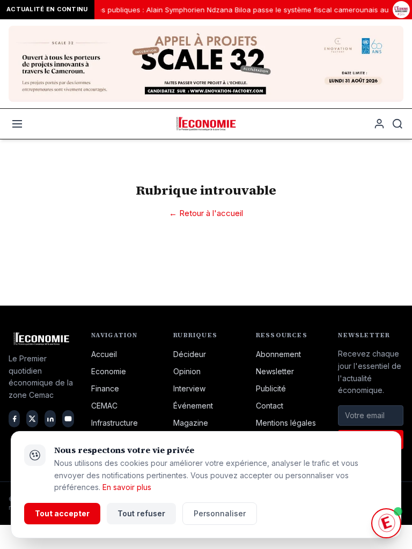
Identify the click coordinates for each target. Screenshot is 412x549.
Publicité (271, 388)
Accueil (104, 354)
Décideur (189, 354)
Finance (105, 388)
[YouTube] (67, 418)
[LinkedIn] (50, 418)
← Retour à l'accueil (206, 213)
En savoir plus (126, 487)
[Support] (386, 523)
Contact (269, 405)
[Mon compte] (379, 124)
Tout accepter (62, 513)
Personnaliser (220, 513)
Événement (193, 405)
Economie (108, 371)
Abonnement (278, 354)
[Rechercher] (397, 124)
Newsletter (275, 371)
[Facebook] (14, 418)
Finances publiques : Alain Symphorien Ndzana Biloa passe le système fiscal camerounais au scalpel (241, 9)
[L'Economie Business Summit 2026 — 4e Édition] (401, 10)
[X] (32, 418)
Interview (189, 388)
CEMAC (104, 405)
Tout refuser (141, 513)
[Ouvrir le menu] (17, 123)
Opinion (187, 371)
